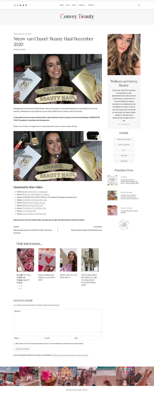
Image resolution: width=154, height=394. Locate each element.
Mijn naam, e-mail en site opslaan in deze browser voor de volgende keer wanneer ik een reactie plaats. (49, 343)
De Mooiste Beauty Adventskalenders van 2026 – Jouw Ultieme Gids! (130, 181)
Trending (124, 177)
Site (76, 338)
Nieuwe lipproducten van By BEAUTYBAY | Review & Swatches (33, 230)
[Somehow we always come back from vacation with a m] (86, 376)
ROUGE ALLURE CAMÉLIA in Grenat (35, 194)
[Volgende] (96, 269)
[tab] (21, 275)
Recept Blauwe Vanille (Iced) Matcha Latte (86, 228)
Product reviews (126, 192)
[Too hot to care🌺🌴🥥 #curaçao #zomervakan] (125, 376)
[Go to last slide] (19, 269)
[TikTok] (15, 5)
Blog (68, 5)
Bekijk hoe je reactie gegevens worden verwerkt (70, 355)
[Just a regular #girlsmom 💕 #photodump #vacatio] (29, 376)
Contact (91, 5)
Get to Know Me (124, 124)
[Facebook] (23, 5)
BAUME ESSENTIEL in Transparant (35, 192)
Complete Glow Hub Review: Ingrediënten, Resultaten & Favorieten (130, 197)
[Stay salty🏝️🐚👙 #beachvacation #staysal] (144, 376)
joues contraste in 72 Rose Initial (34, 214)
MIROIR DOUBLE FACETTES (32, 205)
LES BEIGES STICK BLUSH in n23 (34, 200)
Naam (17, 338)
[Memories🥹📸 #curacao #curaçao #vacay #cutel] (67, 376)
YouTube (28, 34)
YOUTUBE (124, 155)
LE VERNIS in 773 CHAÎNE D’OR (34, 208)
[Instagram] (17, 5)
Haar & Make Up (19, 34)
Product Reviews (124, 139)
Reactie (17, 311)
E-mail (47, 338)
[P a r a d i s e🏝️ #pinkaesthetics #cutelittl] (9, 376)
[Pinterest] (26, 5)
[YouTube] (20, 5)
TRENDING (124, 161)
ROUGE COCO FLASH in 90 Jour (33, 203)
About (74, 5)
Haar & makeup (124, 144)
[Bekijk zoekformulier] (139, 5)
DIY (124, 150)
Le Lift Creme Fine (29, 211)
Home (62, 5)
